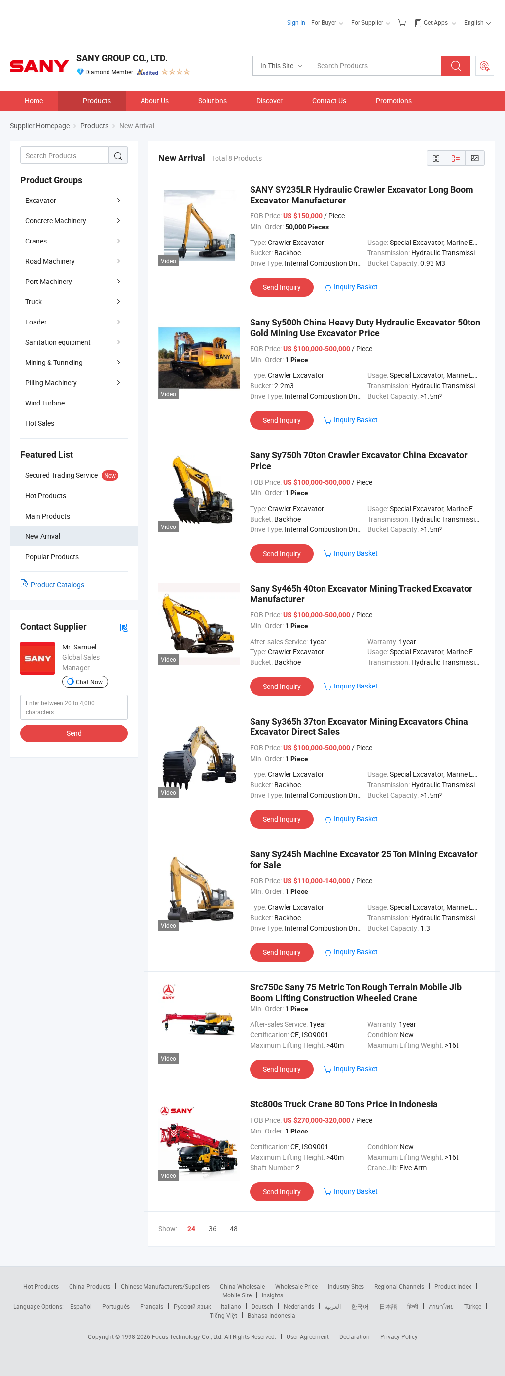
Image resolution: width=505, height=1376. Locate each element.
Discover (269, 100)
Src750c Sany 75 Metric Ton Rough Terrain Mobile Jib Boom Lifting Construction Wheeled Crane (356, 992)
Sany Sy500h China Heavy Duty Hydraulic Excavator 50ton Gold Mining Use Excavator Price (365, 327)
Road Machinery (50, 261)
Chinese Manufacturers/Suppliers (165, 1286)
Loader (36, 321)
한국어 (360, 1306)
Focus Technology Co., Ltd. (188, 1336)
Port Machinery (48, 281)
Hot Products (41, 1286)
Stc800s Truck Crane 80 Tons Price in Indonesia (344, 1104)
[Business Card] (124, 627)
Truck (33, 301)
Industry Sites (346, 1286)
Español (81, 1306)
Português (116, 1306)
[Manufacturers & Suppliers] (73, 19)
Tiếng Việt (223, 1315)
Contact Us (329, 100)
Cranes (36, 240)
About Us (155, 100)
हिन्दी (412, 1306)
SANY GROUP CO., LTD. (122, 58)
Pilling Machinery (51, 382)
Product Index (452, 1286)
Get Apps (435, 22)
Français (151, 1306)
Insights (272, 1295)
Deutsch (262, 1306)
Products (97, 100)
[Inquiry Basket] (403, 22)
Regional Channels (399, 1286)
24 (191, 1229)
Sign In (296, 22)
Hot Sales (39, 423)
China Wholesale (242, 1286)
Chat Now (89, 682)
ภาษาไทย (441, 1306)
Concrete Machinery (55, 220)
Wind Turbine (45, 402)
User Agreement (308, 1336)
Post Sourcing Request (484, 66)
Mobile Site (237, 1295)
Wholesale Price (296, 1286)
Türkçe (472, 1306)
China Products (89, 1286)
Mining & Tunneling (54, 362)
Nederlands (299, 1306)
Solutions (212, 100)
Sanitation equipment (58, 342)
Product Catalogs (57, 584)
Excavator (40, 200)
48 (234, 1228)
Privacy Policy (399, 1336)
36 (212, 1228)
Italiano (231, 1306)
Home (34, 100)
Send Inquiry (282, 287)
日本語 (388, 1306)
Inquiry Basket (356, 286)
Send (74, 733)
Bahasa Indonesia (271, 1315)
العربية (333, 1306)
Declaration (354, 1336)
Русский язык (192, 1306)
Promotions (394, 100)
